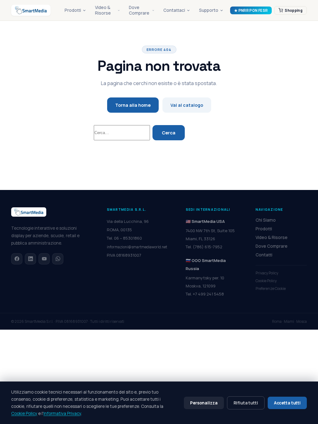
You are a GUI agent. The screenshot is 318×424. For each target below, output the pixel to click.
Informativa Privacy (62, 413)
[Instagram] (44, 258)
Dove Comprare (139, 10)
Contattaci (174, 10)
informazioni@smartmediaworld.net (137, 247)
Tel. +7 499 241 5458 (205, 294)
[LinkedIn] (30, 258)
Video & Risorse (103, 10)
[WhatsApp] (57, 258)
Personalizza (203, 403)
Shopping (293, 10)
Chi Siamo (266, 220)
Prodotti (73, 10)
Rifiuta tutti (246, 403)
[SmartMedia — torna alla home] (31, 10)
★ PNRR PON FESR (251, 10)
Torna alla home (133, 105)
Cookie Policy (266, 280)
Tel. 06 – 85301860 (124, 238)
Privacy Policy (267, 273)
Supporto (208, 10)
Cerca (168, 133)
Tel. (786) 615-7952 (204, 247)
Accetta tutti (287, 403)
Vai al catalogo (186, 105)
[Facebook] (16, 258)
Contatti (264, 255)
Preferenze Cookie (271, 288)
